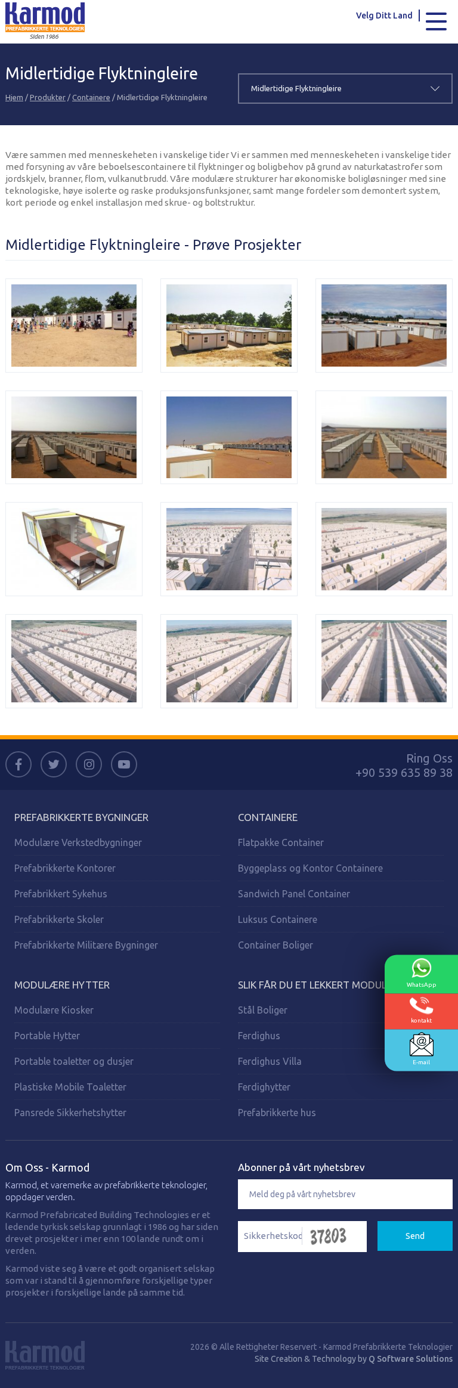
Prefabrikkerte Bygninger (81, 817)
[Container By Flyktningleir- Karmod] (74, 325)
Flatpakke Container (281, 842)
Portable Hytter (47, 1035)
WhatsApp (422, 984)
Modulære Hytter (62, 984)
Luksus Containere (277, 919)
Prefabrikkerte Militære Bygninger (86, 945)
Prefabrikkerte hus (277, 1112)
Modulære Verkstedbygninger (78, 842)
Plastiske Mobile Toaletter (70, 1087)
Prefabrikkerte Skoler (59, 919)
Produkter (48, 97)
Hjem (14, 97)
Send (415, 1236)
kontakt (421, 1020)
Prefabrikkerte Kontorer (65, 868)
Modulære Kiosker (54, 1010)
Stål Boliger (262, 1010)
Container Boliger (275, 945)
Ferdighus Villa (270, 1061)
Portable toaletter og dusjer (74, 1061)
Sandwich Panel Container (294, 893)
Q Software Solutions (411, 1359)
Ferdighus (259, 1035)
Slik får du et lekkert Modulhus (321, 984)
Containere (91, 97)
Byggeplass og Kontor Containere (310, 868)
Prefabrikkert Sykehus (60, 893)
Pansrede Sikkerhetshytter (70, 1112)
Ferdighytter (264, 1087)
